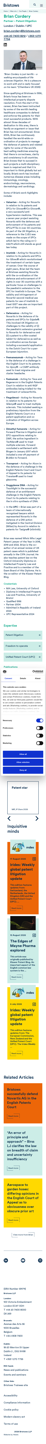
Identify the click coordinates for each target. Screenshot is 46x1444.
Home (6, 11)
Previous (10, 818)
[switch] (39, 728)
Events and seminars (15, 1375)
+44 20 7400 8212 (15, 36)
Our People (22, 11)
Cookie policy (11, 1410)
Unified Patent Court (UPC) (20, 657)
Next (36, 818)
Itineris (15, 1435)
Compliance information (17, 1403)
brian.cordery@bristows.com (22, 31)
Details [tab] (23, 678)
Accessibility (10, 1396)
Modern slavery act (14, 1417)
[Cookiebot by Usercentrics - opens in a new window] (32, 671)
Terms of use (11, 1424)
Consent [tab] (8, 678)
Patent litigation (14, 635)
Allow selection (23, 762)
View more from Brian (23, 1235)
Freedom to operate (17, 646)
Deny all (23, 770)
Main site (13, 11)
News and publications (16, 1370)
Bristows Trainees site (16, 1385)
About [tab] (37, 678)
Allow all (23, 754)
